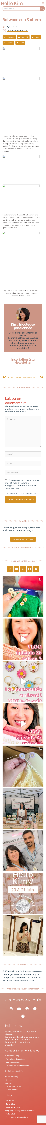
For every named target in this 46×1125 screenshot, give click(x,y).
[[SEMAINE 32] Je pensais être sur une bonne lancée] (23, 766)
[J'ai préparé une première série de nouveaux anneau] (23, 681)
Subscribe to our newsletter (21, 493)
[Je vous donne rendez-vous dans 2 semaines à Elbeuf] (23, 893)
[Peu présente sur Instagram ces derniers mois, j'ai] (23, 723)
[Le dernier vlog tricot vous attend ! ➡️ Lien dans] (23, 639)
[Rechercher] (42, 9)
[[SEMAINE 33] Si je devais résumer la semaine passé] (23, 596)
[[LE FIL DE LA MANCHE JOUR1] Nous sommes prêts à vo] (23, 850)
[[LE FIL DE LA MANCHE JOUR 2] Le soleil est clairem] (23, 808)
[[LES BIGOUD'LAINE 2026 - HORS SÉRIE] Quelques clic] (23, 935)
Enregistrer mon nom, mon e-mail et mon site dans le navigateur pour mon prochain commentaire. (22, 484)
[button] (43, 3)
